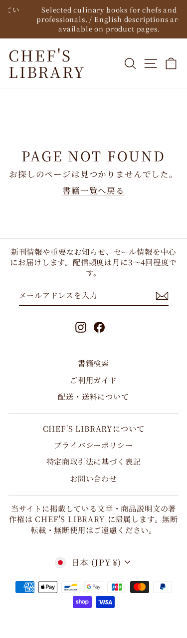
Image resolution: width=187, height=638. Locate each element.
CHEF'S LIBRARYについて (94, 428)
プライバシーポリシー (93, 444)
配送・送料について (93, 396)
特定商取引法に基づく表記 (93, 461)
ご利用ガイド (93, 379)
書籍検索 (93, 362)
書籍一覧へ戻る (93, 190)
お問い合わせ (93, 478)
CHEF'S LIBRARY (47, 63)
